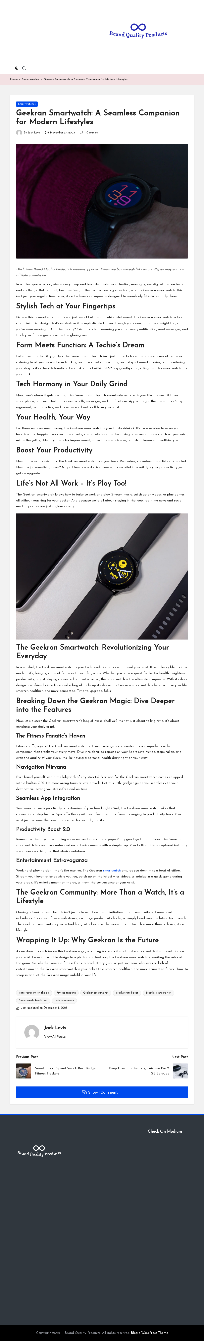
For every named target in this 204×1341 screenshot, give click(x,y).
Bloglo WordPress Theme (149, 1333)
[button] (55, 1036)
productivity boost (127, 993)
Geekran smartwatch (95, 993)
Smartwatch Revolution (33, 1000)
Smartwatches (30, 79)
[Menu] (33, 68)
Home (14, 79)
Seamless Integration (158, 993)
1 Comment (91, 132)
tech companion (64, 1000)
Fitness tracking (66, 993)
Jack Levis (55, 1028)
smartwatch (112, 870)
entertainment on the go (34, 993)
